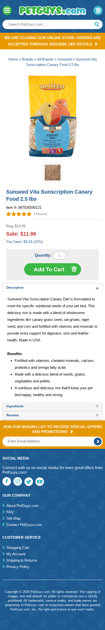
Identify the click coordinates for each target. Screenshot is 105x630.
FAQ (10, 512)
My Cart (98, 10)
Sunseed (64, 59)
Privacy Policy (17, 567)
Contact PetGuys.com (24, 525)
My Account (15, 554)
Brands (27, 59)
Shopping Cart (17, 548)
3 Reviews (40, 214)
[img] (19, 214)
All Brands (45, 59)
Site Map (13, 518)
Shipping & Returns (21, 560)
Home (13, 59)
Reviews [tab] (12, 415)
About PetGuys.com (22, 506)
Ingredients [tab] (14, 406)
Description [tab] (15, 287)
